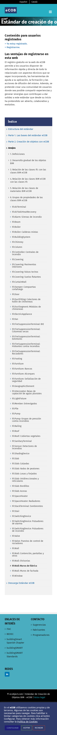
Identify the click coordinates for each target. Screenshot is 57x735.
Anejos (12, 147)
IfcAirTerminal (19, 207)
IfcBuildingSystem (21, 237)
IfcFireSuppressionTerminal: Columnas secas (26, 330)
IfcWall (15, 548)
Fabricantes (39, 629)
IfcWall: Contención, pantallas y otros (28, 554)
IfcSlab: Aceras (19, 491)
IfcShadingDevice (20, 453)
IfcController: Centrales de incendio (25, 253)
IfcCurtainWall (19, 282)
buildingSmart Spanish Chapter (15, 641)
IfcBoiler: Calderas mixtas (25, 232)
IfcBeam (16, 222)
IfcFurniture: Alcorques (23, 373)
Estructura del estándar (20, 129)
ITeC (9, 629)
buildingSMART (15, 647)
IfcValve (16, 536)
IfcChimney (17, 242)
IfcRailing (16, 426)
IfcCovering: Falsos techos (25, 272)
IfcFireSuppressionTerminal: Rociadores (26, 352)
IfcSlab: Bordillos (20, 486)
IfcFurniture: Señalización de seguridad (26, 379)
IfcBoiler (16, 227)
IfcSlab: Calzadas (20, 463)
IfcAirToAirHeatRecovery (24, 212)
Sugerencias (39, 624)
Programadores (41, 635)
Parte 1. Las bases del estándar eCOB (27, 135)
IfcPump (16, 413)
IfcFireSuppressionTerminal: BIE (28, 324)
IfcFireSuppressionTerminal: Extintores (26, 337)
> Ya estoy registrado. (16, 43)
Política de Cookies (27, 721)
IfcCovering (17, 259)
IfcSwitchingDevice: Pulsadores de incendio (27, 529)
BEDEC (10, 634)
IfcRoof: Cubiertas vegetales (26, 436)
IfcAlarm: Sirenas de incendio (27, 217)
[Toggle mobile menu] (50, 12)
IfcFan (15, 319)
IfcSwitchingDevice (21, 516)
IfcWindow (17, 576)
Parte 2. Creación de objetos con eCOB (28, 141)
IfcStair (15, 511)
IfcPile (15, 408)
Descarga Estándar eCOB (21, 583)
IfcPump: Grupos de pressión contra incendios (26, 419)
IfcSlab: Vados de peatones (25, 468)
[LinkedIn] (7, 674)
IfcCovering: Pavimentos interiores (24, 265)
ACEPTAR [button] (26, 728)
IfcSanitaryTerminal (22, 441)
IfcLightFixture (19, 398)
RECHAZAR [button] (39, 728)
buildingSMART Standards (15, 654)
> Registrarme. (12, 47)
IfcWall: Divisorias (21, 560)
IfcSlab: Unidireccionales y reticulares (25, 479)
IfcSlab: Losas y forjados (24, 473)
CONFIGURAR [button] (13, 728)
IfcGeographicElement (23, 386)
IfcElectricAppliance (22, 314)
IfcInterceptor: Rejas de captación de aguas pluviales (27, 392)
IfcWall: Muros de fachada (25, 571)
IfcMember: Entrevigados (24, 403)
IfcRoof (15, 431)
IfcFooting (17, 358)
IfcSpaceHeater (20, 496)
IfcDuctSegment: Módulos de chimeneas (26, 307)
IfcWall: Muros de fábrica (24, 565)
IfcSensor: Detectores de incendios (24, 447)
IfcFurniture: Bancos (22, 368)
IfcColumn (17, 247)
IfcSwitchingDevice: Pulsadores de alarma (27, 522)
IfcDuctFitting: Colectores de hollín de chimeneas (26, 300)
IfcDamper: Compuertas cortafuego (24, 288)
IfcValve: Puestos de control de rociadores (27, 542)
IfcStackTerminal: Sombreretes (27, 506)
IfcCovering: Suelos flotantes (26, 277)
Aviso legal (39, 697)
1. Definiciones (17, 154)
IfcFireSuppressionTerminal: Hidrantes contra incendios (26, 345)
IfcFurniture (18, 363)
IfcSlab (15, 458)
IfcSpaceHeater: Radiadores (26, 501)
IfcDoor (15, 294)
